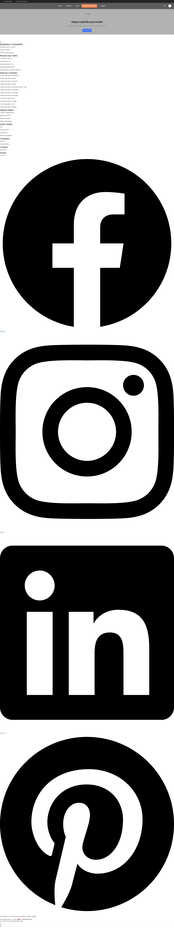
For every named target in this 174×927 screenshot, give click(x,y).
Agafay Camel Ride (5, 118)
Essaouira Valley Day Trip (6, 64)
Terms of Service (4, 130)
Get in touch (3, 150)
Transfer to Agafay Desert (7, 112)
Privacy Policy (3, 132)
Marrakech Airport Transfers (7, 47)
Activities (68, 6)
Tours (77, 6)
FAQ (1, 127)
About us (2, 141)
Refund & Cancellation (6, 135)
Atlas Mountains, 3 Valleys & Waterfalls (10, 70)
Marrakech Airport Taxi (89, 6)
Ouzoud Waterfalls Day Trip (7, 67)
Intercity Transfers (5, 50)
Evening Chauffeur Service (7, 52)
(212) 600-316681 (8, 1)
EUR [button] (165, 6)
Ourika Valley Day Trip (6, 58)
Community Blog (4, 144)
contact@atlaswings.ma (21, 1)
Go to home (87, 30)
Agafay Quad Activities (6, 121)
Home (60, 6)
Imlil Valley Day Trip (5, 61)
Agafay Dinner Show (5, 115)
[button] (169, 5)
